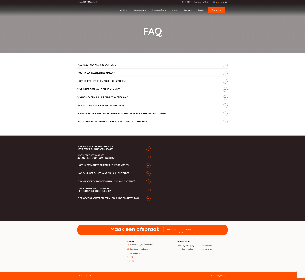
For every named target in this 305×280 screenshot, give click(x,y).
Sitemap (130, 261)
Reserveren (216, 10)
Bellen (188, 230)
